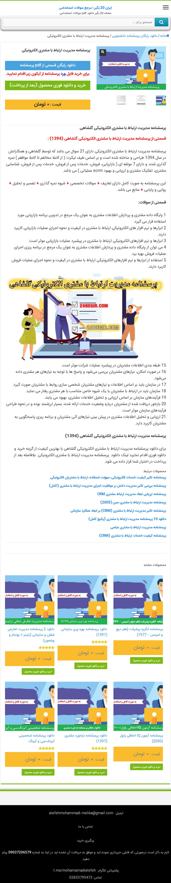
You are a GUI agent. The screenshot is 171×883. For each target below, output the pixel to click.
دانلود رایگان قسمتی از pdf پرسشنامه (47, 65)
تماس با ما (85, 827)
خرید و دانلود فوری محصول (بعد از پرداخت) (48, 85)
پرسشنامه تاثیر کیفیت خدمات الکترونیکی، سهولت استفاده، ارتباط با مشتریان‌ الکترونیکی (108, 477)
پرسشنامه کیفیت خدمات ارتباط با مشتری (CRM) (132, 536)
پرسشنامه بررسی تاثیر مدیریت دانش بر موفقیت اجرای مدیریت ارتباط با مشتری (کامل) (107, 486)
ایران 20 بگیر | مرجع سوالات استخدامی (85, 8)
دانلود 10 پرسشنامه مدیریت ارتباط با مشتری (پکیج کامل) (127, 519)
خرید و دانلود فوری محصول (146, 660)
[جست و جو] (161, 22)
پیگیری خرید (85, 841)
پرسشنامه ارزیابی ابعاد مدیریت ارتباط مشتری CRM (131, 494)
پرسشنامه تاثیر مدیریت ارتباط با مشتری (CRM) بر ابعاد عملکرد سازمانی (118, 511)
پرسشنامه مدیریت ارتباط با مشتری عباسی (138, 527)
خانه (163, 36)
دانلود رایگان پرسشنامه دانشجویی (134, 36)
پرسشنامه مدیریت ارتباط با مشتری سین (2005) (133, 502)
